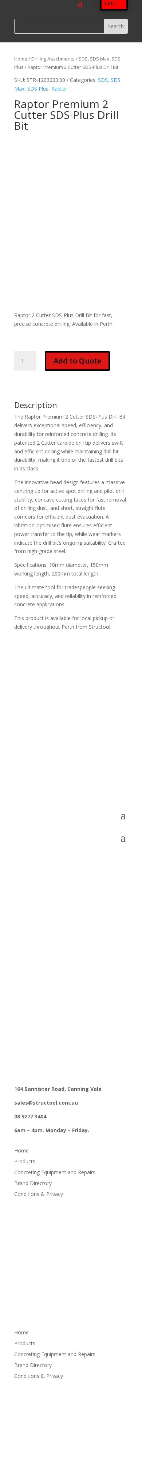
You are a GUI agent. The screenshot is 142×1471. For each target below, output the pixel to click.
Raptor (59, 88)
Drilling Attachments (53, 58)
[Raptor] (48, 160)
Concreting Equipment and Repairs (54, 1173)
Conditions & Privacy (38, 1194)
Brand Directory (33, 1184)
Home (20, 58)
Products (24, 1162)
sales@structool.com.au (46, 765)
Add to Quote (77, 361)
